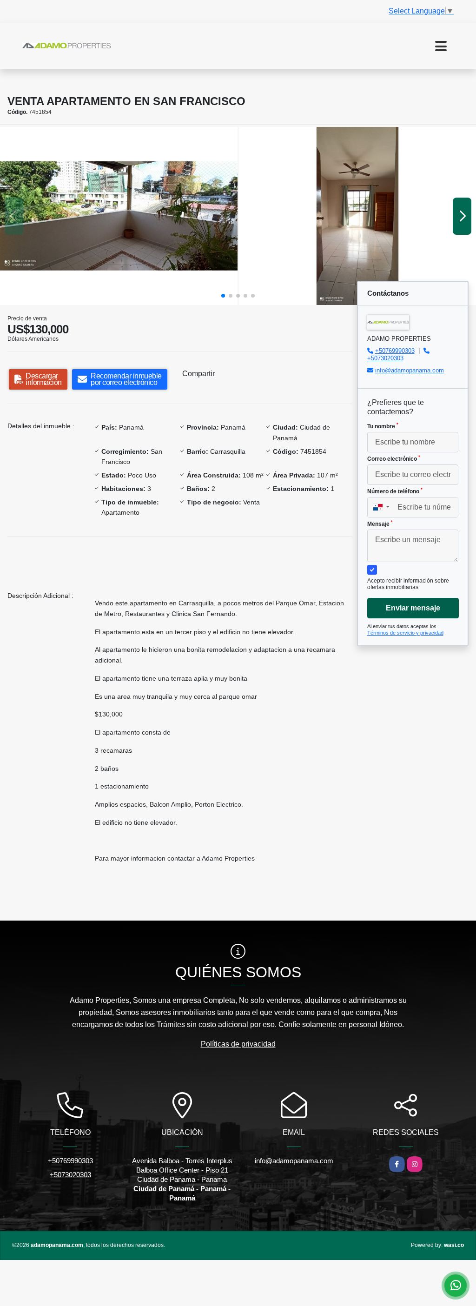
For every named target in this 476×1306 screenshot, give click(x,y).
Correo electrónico (393, 458)
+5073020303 (385, 358)
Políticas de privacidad (238, 1044)
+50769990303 (395, 350)
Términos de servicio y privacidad (405, 633)
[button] (223, 296)
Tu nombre (382, 426)
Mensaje (380, 523)
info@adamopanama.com (409, 370)
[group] (119, 216)
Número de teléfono (395, 491)
